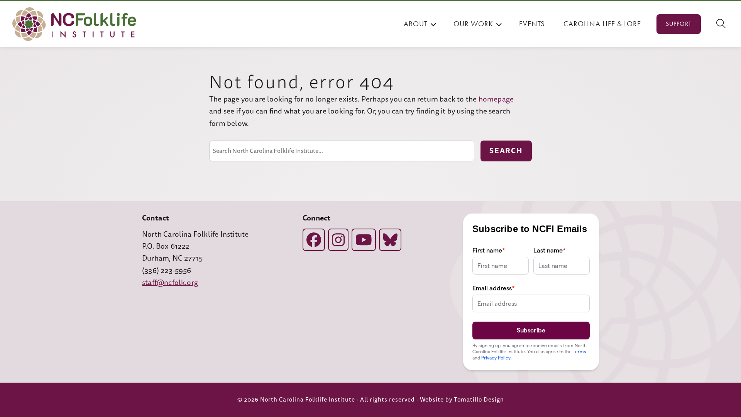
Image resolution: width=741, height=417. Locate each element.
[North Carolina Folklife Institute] (74, 24)
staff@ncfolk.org (170, 283)
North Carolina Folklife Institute (307, 400)
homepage (496, 99)
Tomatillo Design (479, 400)
